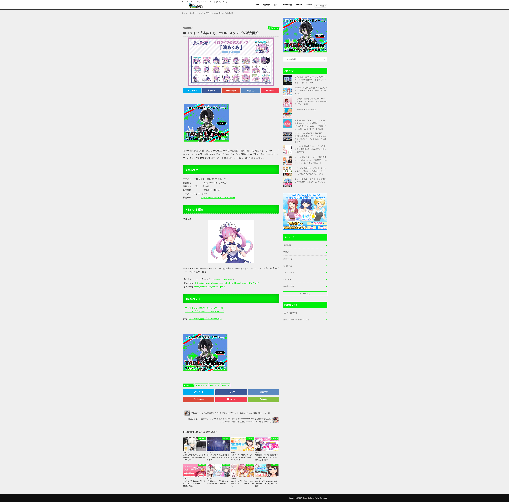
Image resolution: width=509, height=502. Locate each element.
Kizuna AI (287, 279)
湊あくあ (226, 385)
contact (299, 5)
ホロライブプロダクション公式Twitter (203, 311)
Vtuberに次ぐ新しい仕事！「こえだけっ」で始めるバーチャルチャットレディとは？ (311, 90)
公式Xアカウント (290, 313)
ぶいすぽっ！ (289, 272)
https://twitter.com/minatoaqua (208, 286)
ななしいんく (289, 286)
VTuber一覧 (287, 5)
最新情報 (266, 5)
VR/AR (286, 252)
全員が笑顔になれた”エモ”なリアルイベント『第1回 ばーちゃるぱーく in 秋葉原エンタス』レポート (310, 79)
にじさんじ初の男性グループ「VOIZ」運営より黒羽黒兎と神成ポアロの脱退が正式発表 (311, 149)
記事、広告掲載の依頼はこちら (296, 319)
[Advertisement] (254, 123)
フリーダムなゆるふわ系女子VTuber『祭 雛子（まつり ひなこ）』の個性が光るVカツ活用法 (311, 101)
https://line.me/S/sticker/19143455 (217, 197)
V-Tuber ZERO (306, 498)
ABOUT (309, 5)
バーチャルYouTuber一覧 (305, 109)
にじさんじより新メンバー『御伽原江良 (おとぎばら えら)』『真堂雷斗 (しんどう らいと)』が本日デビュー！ (311, 160)
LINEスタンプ (202, 385)
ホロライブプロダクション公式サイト (203, 307)
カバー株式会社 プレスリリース (204, 318)
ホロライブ (190, 385)
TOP (257, 5)
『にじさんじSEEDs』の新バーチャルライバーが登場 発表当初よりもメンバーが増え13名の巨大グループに (310, 171)
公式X (276, 5)
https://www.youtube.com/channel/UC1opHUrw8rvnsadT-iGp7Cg (225, 283)
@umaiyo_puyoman (221, 279)
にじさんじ (288, 266)
